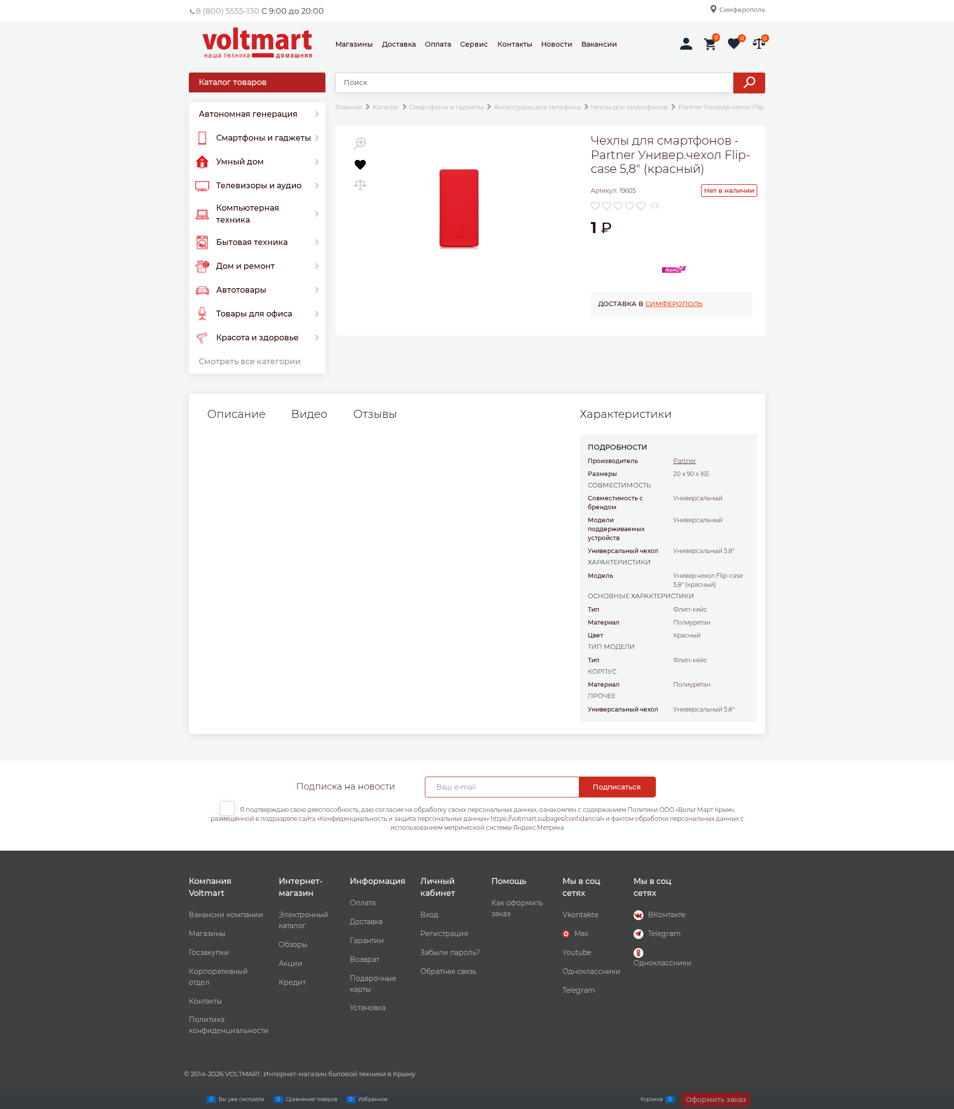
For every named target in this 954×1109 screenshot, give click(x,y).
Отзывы (375, 414)
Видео (309, 414)
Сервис (474, 44)
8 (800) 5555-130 (227, 11)
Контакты (514, 44)
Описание (236, 414)
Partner (684, 461)
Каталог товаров (233, 82)
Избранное (373, 1099)
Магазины (354, 44)
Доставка (399, 44)
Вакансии (599, 44)
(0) (655, 205)
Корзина (651, 1099)
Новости (556, 44)
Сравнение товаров (311, 1099)
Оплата (438, 44)
